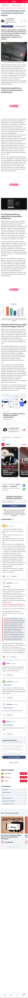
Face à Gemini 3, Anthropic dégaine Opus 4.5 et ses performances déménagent (11, 837)
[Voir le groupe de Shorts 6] (17, 479)
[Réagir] (21, 21)
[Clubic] (14, 1)
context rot (6, 620)
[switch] (23, 1)
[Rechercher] (4, 2)
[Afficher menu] (1, 1)
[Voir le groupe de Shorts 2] (10, 479)
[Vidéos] (11, 995)
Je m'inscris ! (14, 505)
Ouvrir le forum (15, 762)
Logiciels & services (11, 8)
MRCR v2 (16, 627)
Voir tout (24, 444)
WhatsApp (14, 486)
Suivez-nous (7, 26)
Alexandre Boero (10, 18)
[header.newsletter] (6, 2)
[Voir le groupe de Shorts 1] (9, 479)
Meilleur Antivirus (16, 5)
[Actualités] (4, 995)
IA (24, 5)
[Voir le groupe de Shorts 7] (19, 479)
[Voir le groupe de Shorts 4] (14, 479)
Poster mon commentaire (14, 757)
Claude (3, 119)
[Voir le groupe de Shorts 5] (15, 479)
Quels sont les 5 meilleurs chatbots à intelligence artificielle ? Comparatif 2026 (14, 415)
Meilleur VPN (5, 5)
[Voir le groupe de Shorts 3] (12, 479)
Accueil (3, 8)
